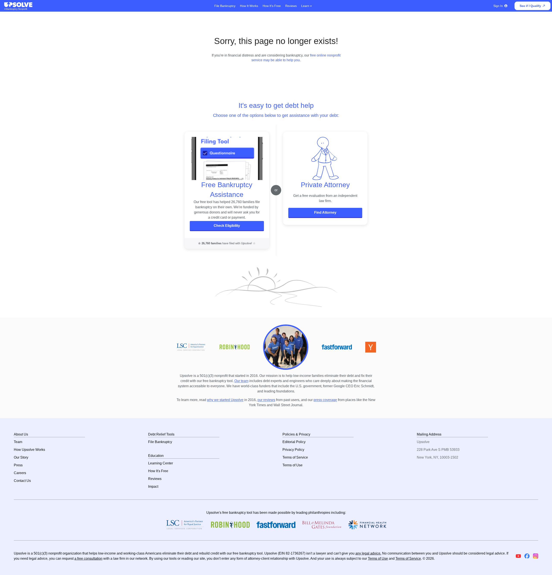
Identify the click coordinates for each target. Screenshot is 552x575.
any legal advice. (368, 553)
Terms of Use (292, 465)
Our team (241, 381)
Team (18, 442)
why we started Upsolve (225, 400)
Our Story (21, 457)
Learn (305, 6)
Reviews (291, 6)
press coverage (325, 400)
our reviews (266, 400)
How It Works (249, 6)
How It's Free (272, 6)
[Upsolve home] (18, 5)
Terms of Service (295, 457)
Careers (20, 473)
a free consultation (88, 558)
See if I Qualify (530, 6)
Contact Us (22, 481)
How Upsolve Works (29, 449)
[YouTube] (518, 556)
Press (18, 465)
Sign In (498, 6)
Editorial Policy (294, 442)
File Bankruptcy (224, 6)
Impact (153, 486)
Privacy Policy (293, 449)
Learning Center (160, 463)
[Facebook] (527, 556)
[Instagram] (535, 556)
